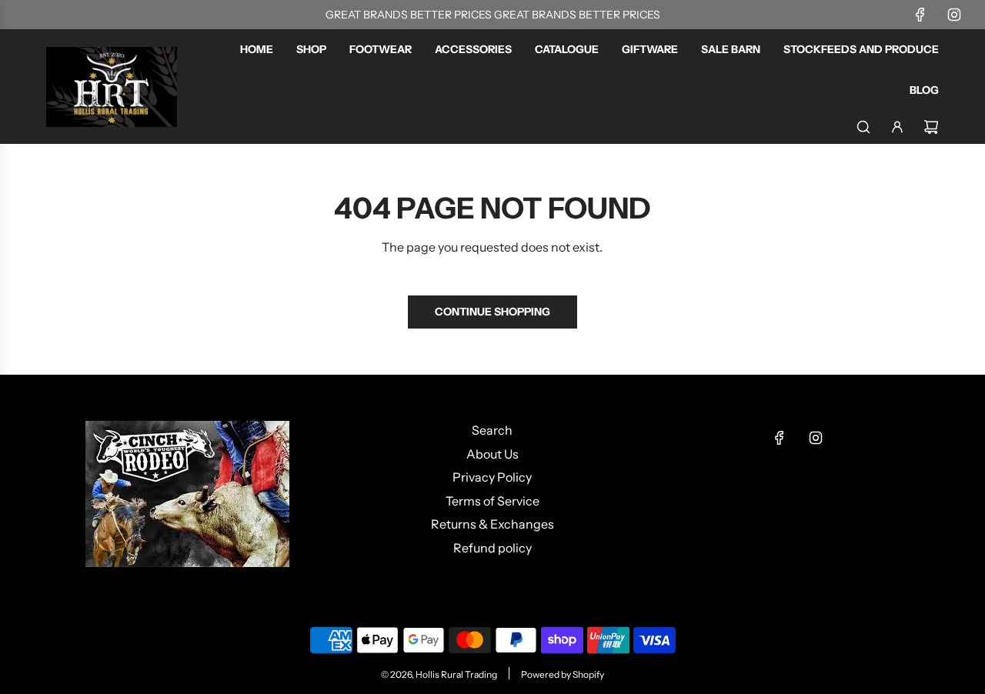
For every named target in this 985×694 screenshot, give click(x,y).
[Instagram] (954, 14)
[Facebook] (920, 14)
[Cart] (931, 127)
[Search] (863, 127)
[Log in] (897, 127)
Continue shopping (492, 312)
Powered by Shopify (562, 674)
